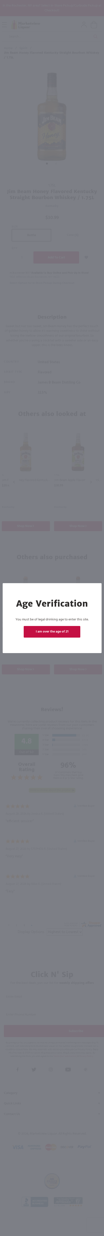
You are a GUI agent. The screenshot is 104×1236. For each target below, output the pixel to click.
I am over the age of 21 (52, 631)
